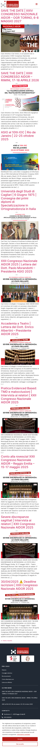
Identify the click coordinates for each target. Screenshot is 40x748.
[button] (36, 4)
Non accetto (20, 744)
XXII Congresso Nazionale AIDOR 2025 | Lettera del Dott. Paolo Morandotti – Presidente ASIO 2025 (19, 266)
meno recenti (6, 640)
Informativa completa (23, 734)
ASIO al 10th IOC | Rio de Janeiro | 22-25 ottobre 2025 (18, 135)
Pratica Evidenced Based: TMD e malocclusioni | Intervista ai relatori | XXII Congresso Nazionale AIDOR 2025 (19, 395)
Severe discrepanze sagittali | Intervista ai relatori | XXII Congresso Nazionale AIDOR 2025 (18, 522)
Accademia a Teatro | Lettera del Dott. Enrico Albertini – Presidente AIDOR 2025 (17, 329)
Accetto (20, 739)
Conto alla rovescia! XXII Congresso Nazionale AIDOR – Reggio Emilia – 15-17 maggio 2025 (18, 462)
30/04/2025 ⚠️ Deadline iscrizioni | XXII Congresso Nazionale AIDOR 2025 (19, 585)
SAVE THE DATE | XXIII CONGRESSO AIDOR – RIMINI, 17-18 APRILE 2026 (20, 76)
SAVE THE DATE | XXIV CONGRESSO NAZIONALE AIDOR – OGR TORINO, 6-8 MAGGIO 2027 (20, 16)
